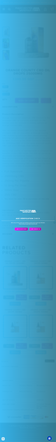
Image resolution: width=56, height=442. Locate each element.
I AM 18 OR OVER (21, 229)
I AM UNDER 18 (35, 229)
